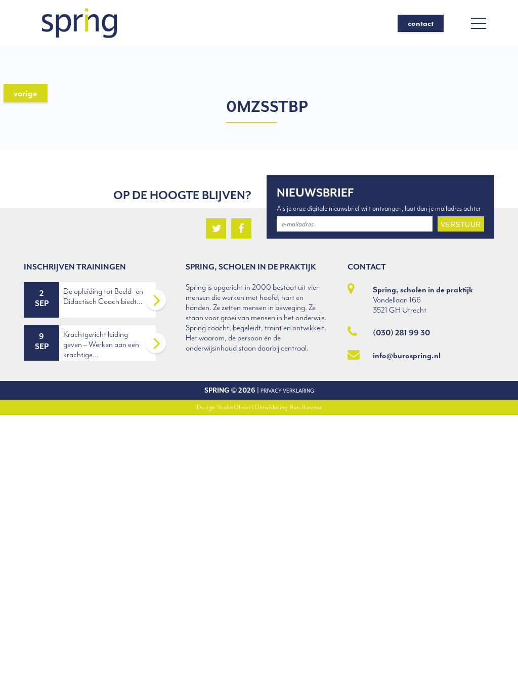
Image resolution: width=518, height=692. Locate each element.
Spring (217, 390)
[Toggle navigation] (478, 23)
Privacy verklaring (287, 391)
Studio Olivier (234, 407)
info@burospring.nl (407, 356)
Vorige (25, 93)
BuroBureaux (306, 407)
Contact (421, 23)
